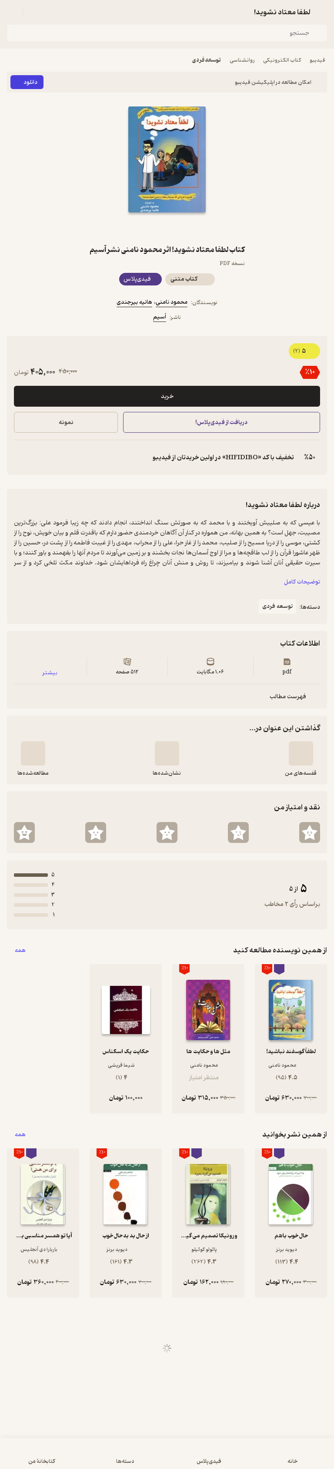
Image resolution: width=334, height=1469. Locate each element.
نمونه (66, 422)
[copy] (21, 457)
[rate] (309, 832)
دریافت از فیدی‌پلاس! (222, 422)
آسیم (159, 317)
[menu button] (12, 12)
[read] (33, 753)
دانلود (30, 82)
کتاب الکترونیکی (282, 60)
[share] (146, 228)
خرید (167, 396)
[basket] (33, 12)
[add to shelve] (301, 753)
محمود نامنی (171, 302)
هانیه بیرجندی (134, 302)
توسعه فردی (206, 60)
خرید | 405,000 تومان (86, 1458)
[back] (321, 12)
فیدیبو (317, 60)
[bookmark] (188, 228)
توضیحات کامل (302, 582)
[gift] (167, 228)
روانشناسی (242, 60)
